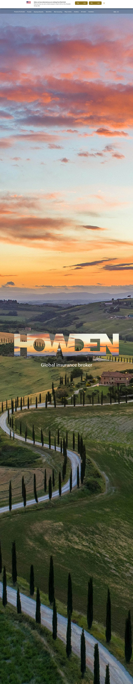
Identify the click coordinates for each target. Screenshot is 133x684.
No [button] (92, 3)
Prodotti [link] (29, 11)
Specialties (49, 11)
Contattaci (91, 11)
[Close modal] (104, 3)
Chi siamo (83, 11)
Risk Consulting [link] (58, 11)
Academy (76, 11)
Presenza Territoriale (19, 11)
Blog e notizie (68, 11)
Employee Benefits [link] (38, 11)
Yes (78, 3)
